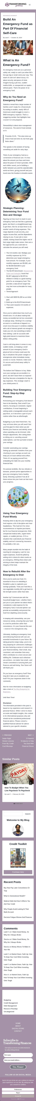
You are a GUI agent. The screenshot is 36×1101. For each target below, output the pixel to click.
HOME (18, 1023)
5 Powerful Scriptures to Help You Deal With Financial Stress (27, 740)
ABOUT (18, 1026)
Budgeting (7, 1000)
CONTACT (18, 1031)
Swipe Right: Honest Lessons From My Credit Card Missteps (8, 740)
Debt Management (10, 1006)
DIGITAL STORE (18, 1028)
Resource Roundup (10, 15)
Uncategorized (9, 1012)
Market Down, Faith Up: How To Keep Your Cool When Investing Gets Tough (18, 957)
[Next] (30, 782)
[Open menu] (29, 4)
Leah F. (7, 37)
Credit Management (11, 1003)
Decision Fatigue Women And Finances (18, 917)
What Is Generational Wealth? (14, 896)
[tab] (14, 803)
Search (28, 814)
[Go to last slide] (5, 782)
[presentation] (18, 773)
